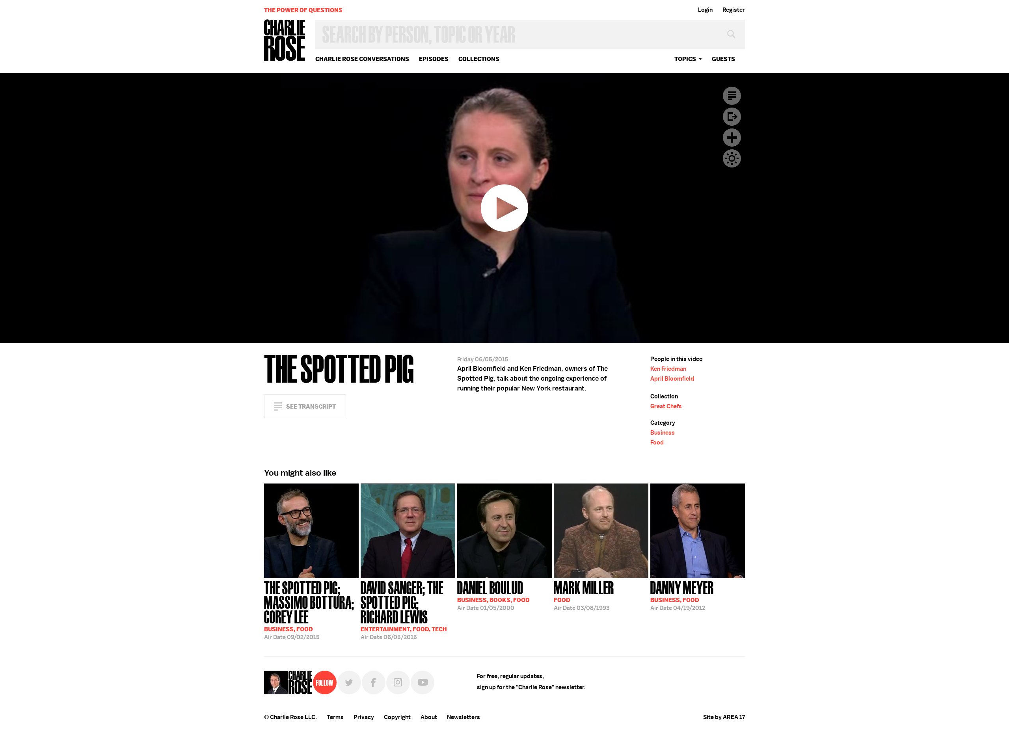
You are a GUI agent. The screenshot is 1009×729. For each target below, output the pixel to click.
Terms (335, 717)
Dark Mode (732, 158)
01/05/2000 (493, 595)
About (429, 717)
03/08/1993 (584, 595)
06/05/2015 (404, 609)
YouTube (422, 682)
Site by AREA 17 (724, 717)
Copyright (397, 717)
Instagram (398, 682)
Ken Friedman (668, 369)
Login (705, 10)
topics (685, 59)
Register (733, 10)
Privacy (364, 717)
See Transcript (311, 406)
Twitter (349, 682)
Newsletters (463, 717)
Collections (478, 59)
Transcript (732, 96)
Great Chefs (666, 406)
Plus (732, 137)
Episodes (434, 59)
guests (723, 59)
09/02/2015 (309, 609)
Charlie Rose (285, 40)
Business (662, 433)
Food (657, 442)
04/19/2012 (682, 595)
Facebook (373, 682)
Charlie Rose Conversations (362, 59)
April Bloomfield (672, 379)
